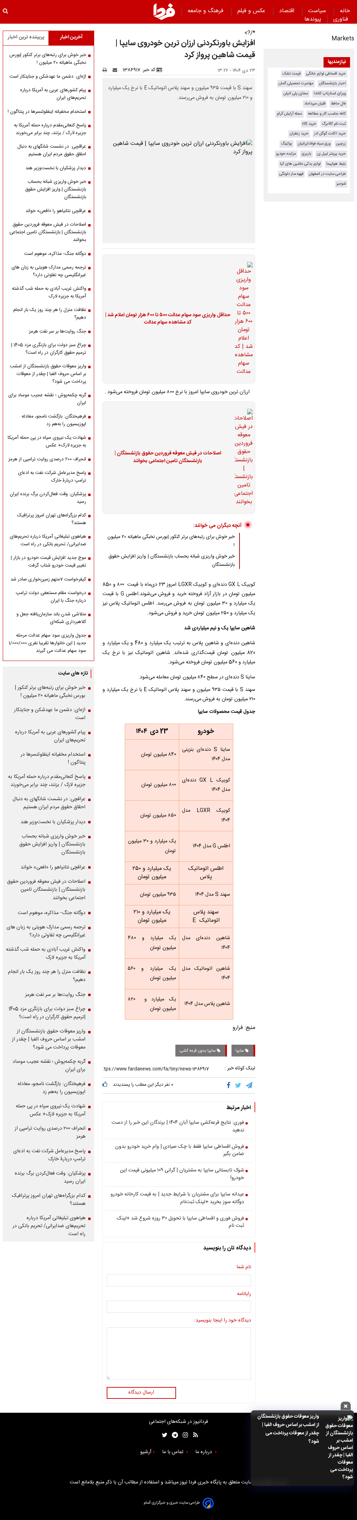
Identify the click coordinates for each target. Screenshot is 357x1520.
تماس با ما (173, 1452)
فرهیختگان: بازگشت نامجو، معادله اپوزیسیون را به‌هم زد (54, 420)
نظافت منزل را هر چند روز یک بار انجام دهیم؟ (49, 313)
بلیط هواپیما (336, 164)
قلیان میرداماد (314, 103)
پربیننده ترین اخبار (26, 37)
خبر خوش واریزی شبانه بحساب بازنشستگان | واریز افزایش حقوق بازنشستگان (55, 189)
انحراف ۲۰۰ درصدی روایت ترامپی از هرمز (47, 459)
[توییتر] (238, 1085)
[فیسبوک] (230, 1085)
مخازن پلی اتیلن (295, 93)
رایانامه (244, 1294)
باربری (306, 153)
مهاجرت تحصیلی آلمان (296, 83)
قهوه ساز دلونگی (291, 174)
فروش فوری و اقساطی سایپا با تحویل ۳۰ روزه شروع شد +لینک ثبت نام (180, 1222)
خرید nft (309, 123)
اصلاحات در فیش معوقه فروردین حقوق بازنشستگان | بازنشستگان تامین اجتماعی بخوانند (168, 457)
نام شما (243, 1267)
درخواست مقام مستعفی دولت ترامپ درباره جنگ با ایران (51, 597)
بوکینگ (286, 143)
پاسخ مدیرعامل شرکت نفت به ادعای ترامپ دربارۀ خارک (52, 476)
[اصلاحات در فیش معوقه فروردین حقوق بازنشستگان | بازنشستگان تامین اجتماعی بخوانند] (241, 457)
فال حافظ (338, 103)
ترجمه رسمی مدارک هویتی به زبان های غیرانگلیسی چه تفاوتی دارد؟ (49, 271)
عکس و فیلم (252, 11)
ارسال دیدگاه (141, 1392)
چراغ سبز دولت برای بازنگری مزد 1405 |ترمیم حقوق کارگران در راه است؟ (48, 349)
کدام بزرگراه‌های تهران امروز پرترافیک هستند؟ (51, 519)
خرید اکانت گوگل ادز (330, 133)
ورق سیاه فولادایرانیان (314, 143)
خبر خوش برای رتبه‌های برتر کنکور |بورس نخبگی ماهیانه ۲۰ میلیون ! (47, 59)
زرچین (341, 143)
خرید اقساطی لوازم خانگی (326, 73)
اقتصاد (287, 11)
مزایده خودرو (286, 153)
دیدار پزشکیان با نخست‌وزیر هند (55, 168)
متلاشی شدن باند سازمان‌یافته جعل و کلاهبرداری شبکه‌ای (51, 618)
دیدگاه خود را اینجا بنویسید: (222, 1321)
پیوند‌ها (312, 19)
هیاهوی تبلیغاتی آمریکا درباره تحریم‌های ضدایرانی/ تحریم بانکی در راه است (48, 540)
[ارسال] (116, 70)
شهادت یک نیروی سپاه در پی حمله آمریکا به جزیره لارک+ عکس (47, 441)
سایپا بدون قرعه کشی (198, 1050)
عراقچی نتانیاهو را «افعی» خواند (55, 211)
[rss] (193, 1435)
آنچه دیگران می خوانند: (217, 525)
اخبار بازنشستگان (332, 83)
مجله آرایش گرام (289, 113)
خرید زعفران (299, 133)
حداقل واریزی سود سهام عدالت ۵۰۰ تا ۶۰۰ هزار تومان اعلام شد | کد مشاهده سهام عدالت (167, 319)
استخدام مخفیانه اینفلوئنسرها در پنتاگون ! (47, 112)
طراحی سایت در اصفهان (327, 174)
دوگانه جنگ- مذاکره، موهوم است (55, 254)
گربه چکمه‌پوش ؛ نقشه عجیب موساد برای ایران (47, 399)
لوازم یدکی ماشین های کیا (300, 164)
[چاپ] (106, 70)
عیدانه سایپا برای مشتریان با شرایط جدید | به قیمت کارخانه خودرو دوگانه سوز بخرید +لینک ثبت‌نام (177, 1198)
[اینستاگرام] (183, 1435)
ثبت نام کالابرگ (334, 123)
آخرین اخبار (71, 37)
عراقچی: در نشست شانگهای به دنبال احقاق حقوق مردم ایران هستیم (51, 150)
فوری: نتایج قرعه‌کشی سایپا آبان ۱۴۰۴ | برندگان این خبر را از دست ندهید (178, 1126)
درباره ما (204, 1452)
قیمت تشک (291, 73)
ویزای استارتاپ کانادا (330, 93)
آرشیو (145, 1452)
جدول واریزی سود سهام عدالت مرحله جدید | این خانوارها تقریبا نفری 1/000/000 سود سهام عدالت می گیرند (47, 643)
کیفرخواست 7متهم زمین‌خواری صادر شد (48, 579)
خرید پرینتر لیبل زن (331, 153)
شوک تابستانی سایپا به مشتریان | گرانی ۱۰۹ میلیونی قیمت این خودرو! (182, 1174)
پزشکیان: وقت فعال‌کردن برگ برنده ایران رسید (48, 498)
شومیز (341, 183)
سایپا (240, 1050)
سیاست (318, 11)
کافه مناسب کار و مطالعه (327, 113)
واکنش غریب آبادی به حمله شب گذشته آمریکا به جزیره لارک (49, 292)
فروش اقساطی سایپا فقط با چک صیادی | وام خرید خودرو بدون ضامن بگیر (179, 1150)
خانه (345, 11)
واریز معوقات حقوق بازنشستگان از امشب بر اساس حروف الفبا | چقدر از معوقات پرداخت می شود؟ (288, 1429)
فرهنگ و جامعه (206, 11)
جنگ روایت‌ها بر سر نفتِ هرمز (57, 331)
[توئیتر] (163, 1435)
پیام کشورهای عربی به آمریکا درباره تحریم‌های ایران (53, 94)
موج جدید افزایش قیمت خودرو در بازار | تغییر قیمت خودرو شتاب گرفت (48, 561)
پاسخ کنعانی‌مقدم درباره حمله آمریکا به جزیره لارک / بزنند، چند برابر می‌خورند (50, 129)
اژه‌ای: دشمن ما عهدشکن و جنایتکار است (47, 76)
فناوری (341, 19)
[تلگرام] (249, 1085)
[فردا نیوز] (164, 11)
